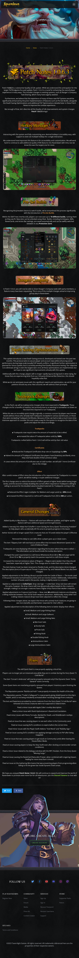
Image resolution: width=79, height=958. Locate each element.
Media (26, 907)
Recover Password (46, 907)
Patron (61, 903)
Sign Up (43, 898)
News (35, 48)
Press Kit (27, 911)
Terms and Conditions (10, 930)
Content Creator (29, 916)
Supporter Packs (65, 898)
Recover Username (47, 911)
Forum (26, 903)
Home (28, 48)
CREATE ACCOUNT (39, 843)
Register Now (7, 898)
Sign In (42, 903)
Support (43, 916)
